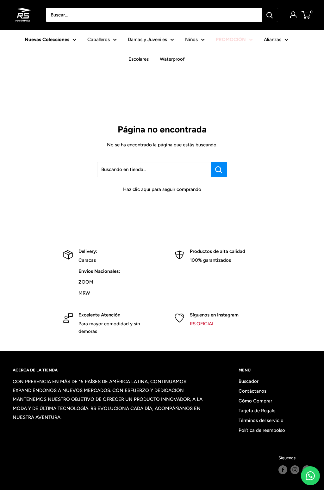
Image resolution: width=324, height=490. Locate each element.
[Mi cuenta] (293, 14)
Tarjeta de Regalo (257, 410)
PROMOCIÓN (231, 39)
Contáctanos (252, 391)
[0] (306, 15)
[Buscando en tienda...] (219, 169)
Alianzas (272, 39)
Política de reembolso (262, 430)
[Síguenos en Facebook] (282, 469)
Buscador (249, 381)
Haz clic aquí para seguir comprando (162, 189)
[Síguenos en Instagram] (294, 469)
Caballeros (98, 39)
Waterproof (172, 59)
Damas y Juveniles (147, 39)
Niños (191, 39)
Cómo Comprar (255, 401)
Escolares (138, 59)
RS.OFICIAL (202, 324)
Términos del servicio (261, 420)
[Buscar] (269, 15)
